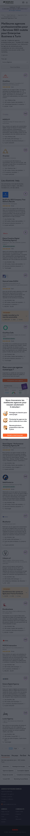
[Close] (27, 399)
